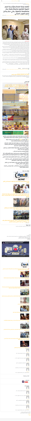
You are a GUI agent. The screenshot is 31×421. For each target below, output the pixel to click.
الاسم (29, 234)
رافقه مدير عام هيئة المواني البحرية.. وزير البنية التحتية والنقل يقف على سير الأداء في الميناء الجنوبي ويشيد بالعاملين (15, 221)
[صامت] (4, 256)
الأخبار (26, 3)
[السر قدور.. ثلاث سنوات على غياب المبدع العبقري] (24, 346)
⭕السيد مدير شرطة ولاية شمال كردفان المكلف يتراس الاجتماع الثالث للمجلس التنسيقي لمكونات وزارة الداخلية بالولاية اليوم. (16, 86)
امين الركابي (27, 352)
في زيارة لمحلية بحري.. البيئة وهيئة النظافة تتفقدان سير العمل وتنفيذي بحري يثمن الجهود (15, 104)
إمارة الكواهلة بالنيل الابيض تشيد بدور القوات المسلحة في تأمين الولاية (16, 182)
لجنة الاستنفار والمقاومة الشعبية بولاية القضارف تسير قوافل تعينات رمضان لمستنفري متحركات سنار (16, 208)
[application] (15, 249)
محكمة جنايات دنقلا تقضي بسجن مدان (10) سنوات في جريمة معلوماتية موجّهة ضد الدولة (16, 321)
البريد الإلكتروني (28, 235)
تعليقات (28, 261)
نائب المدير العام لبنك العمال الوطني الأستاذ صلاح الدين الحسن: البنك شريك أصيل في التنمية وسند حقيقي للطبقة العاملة (16, 339)
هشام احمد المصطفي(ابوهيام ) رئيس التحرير (11, 15)
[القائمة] (1, 1)
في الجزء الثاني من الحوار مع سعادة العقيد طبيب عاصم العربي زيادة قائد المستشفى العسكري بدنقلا (16, 330)
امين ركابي (28, 366)
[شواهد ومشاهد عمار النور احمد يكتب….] (24, 303)
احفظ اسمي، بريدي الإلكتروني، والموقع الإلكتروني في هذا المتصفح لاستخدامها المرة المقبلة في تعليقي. (18, 236)
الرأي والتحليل (26, 106)
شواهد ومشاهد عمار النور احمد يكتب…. (18, 109)
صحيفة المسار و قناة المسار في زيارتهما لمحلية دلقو (21, 312)
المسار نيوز (29, 414)
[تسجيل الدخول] (29, 1)
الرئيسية (28, 3)
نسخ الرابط (19, 68)
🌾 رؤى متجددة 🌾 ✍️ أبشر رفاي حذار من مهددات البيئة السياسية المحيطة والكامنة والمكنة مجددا (16, 92)
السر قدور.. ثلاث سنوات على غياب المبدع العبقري (21, 347)
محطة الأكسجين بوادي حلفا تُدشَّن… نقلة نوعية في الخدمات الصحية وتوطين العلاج (16, 133)
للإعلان (29, 415)
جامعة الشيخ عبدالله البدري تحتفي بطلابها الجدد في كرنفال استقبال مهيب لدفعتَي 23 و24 (15, 128)
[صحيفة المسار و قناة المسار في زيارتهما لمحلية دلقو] (24, 311)
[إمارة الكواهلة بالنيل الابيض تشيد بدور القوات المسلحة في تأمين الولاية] (21, 180)
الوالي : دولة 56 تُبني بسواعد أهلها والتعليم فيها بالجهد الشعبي (16, 119)
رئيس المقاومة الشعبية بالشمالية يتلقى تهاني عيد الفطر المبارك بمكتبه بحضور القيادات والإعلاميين (15, 123)
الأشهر (28, 260)
